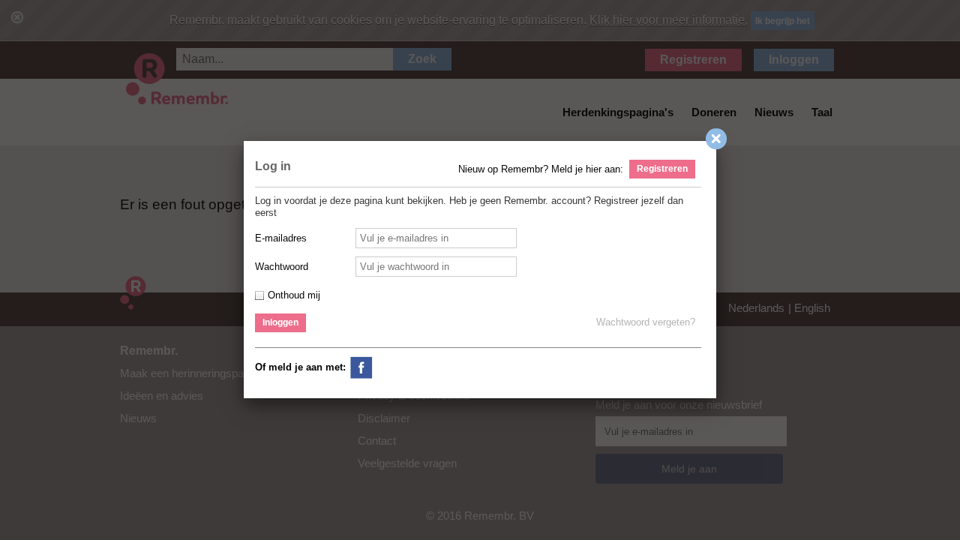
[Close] (719, 141)
